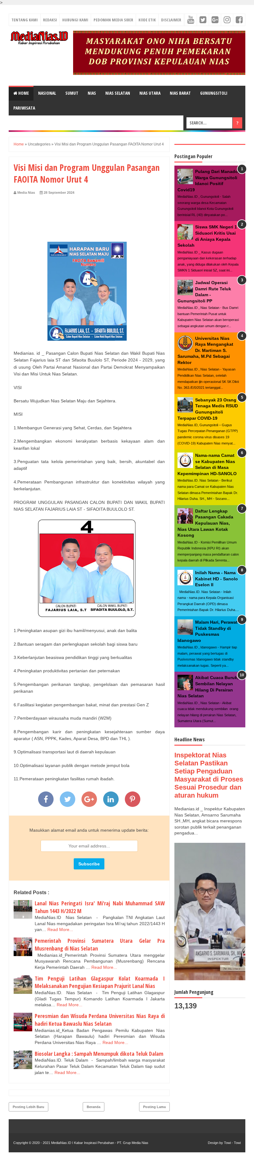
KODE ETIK (147, 20)
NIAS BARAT (180, 93)
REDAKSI (50, 20)
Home (23, 93)
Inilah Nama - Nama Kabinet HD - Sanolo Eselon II (216, 578)
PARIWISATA (24, 108)
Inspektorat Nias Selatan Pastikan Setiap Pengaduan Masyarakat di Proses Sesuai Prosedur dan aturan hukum (208, 775)
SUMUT (71, 93)
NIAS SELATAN (117, 93)
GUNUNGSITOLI (213, 93)
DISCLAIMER (171, 20)
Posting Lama (154, 1107)
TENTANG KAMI (24, 20)
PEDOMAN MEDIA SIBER (113, 20)
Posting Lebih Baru (28, 1107)
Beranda (93, 1107)
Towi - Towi (232, 1143)
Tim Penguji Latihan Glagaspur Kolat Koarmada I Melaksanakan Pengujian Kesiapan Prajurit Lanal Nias (100, 982)
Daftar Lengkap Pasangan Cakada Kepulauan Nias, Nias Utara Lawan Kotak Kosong (205, 523)
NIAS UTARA (149, 93)
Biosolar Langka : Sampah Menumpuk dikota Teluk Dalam (99, 1053)
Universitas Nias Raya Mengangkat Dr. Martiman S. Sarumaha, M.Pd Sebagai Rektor (205, 350)
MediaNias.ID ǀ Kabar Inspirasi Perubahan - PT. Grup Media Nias (99, 1143)
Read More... (60, 929)
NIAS (92, 93)
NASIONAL (47, 93)
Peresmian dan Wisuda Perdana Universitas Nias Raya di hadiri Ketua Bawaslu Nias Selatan (100, 1019)
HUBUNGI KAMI (75, 20)
